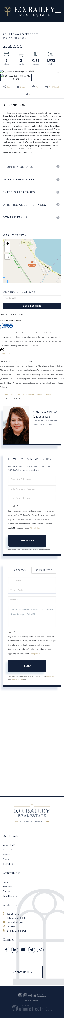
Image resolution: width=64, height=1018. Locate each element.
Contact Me (38, 425)
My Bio (49, 425)
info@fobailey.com (15, 922)
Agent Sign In (22, 972)
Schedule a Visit (44, 570)
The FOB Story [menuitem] (9, 864)
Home (5, 394)
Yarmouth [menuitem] (7, 886)
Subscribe (27, 540)
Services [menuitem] (6, 854)
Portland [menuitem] (7, 891)
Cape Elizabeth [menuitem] (10, 896)
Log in (10, 930)
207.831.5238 (43, 416)
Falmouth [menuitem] (7, 881)
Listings (13, 394)
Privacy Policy (6, 353)
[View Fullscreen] (7, 256)
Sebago (39, 394)
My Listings (38, 421)
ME (19, 394)
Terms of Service (17, 679)
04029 (48, 394)
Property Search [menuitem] (10, 849)
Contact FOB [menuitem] (9, 845)
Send (27, 665)
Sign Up (22, 930)
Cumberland (28, 394)
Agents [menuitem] (6, 859)
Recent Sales (51, 421)
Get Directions (32, 306)
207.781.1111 (12, 926)
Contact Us (20, 570)
